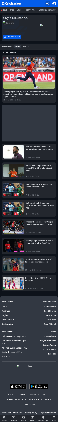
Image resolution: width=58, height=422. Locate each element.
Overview (7, 46)
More (54, 420)
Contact (22, 394)
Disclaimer (30, 404)
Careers (46, 394)
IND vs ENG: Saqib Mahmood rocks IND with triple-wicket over (38, 168)
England (5, 315)
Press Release (50, 336)
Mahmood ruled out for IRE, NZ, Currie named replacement (39, 147)
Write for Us (35, 399)
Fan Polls (52, 353)
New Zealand (8, 319)
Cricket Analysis (49, 349)
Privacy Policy (31, 412)
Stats (26, 46)
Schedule (13, 420)
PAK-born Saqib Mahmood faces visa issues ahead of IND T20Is (39, 205)
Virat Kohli (51, 319)
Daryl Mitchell (50, 324)
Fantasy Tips (43, 420)
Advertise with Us (16, 399)
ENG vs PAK (30, 10)
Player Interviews (48, 340)
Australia (6, 311)
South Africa (7, 324)
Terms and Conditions (12, 412)
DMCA (48, 399)
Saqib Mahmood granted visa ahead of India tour (38, 185)
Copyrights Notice (48, 412)
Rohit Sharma (50, 311)
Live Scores (8, 10)
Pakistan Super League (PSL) (14, 347)
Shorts (23, 420)
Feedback (34, 394)
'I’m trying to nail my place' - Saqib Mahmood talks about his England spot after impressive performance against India (28, 94)
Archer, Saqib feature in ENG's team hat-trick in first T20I (39, 241)
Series (32, 420)
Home (4, 420)
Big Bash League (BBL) (12, 352)
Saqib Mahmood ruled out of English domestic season (38, 260)
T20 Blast (6, 356)
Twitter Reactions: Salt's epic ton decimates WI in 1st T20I (39, 223)
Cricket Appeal (49, 345)
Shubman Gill (50, 306)
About (11, 394)
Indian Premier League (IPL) (14, 336)
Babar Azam (50, 315)
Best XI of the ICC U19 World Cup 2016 (38, 279)
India (4, 306)
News (19, 10)
